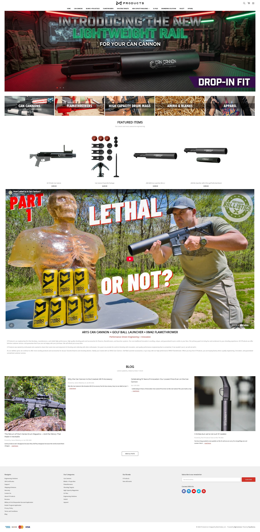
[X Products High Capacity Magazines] (129, 106)
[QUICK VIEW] (74, 135)
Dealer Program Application (13, 505)
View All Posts (130, 454)
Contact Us (8, 493)
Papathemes (251, 527)
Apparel (190, 8)
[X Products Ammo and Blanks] (180, 106)
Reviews (7, 499)
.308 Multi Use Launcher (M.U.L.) (155, 183)
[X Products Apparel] (230, 106)
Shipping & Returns (10, 487)
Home (69, 8)
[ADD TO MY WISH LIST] (74, 138)
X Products (126, 478)
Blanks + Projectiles (93, 8)
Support (7, 484)
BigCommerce (238, 527)
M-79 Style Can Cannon (54, 183)
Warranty (7, 490)
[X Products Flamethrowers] (79, 106)
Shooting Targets (123, 8)
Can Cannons (78, 8)
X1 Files (155, 8)
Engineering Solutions (168, 8)
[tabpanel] (130, 51)
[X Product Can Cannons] (29, 106)
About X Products (10, 496)
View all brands (127, 481)
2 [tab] (60, 87)
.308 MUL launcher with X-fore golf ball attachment (206, 183)
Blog (6, 514)
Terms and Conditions (11, 511)
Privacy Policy (9, 508)
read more (15, 446)
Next (134, 87)
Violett (182, 8)
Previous (126, 87)
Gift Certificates (9, 481)
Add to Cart (105, 176)
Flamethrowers (108, 8)
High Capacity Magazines (140, 8)
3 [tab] (63, 87)
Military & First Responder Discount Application (19, 502)
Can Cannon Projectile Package (104, 183)
